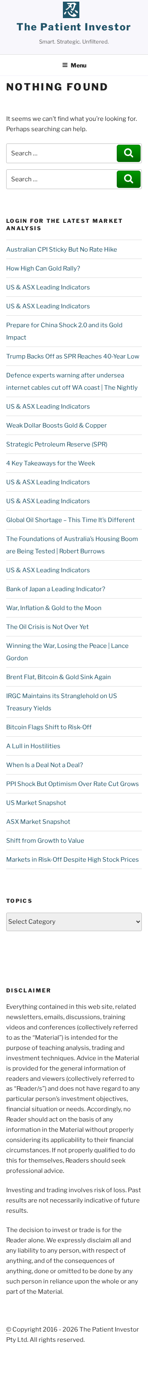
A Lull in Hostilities (33, 746)
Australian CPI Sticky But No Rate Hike (61, 249)
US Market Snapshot (36, 803)
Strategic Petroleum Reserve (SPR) (56, 444)
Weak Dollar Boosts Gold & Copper (56, 425)
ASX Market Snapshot (38, 821)
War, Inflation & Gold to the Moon (54, 608)
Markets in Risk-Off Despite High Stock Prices (72, 859)
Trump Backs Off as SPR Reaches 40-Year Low (72, 356)
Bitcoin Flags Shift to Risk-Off (49, 727)
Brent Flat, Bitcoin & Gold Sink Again (58, 677)
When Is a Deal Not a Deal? (44, 765)
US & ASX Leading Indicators (48, 287)
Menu (78, 65)
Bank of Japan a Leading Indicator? (55, 589)
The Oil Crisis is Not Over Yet (47, 627)
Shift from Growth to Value (45, 840)
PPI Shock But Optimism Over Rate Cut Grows (72, 784)
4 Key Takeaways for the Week (50, 463)
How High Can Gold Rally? (43, 268)
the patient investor (73, 27)
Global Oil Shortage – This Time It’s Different (70, 520)
